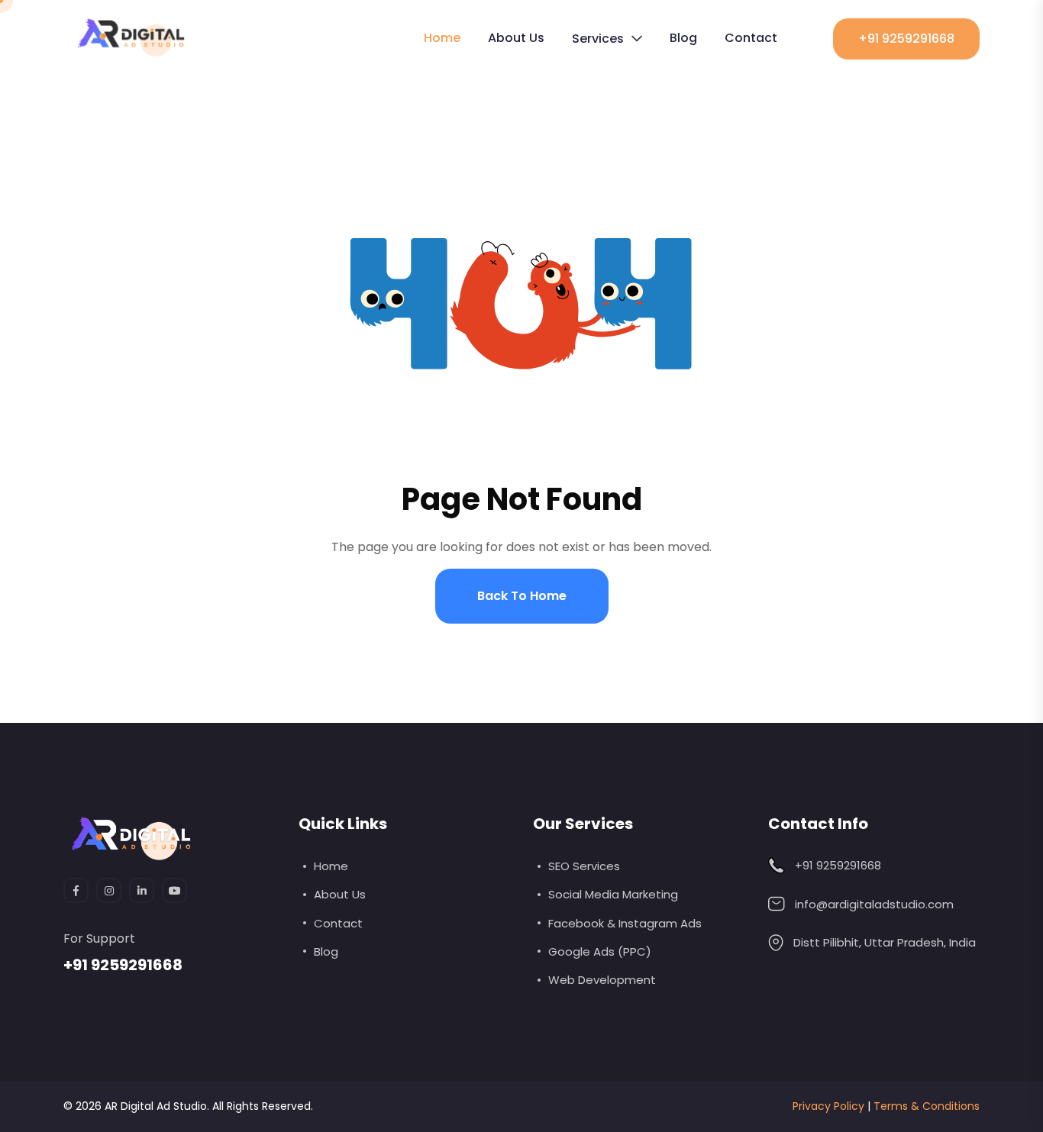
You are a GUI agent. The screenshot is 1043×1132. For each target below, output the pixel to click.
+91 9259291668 (906, 38)
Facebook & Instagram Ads (625, 923)
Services (598, 38)
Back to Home (522, 596)
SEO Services (584, 866)
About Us (516, 38)
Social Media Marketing (613, 894)
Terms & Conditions (926, 1106)
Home (442, 38)
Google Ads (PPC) (599, 951)
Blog (683, 38)
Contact (751, 38)
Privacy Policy (828, 1106)
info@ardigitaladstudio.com (874, 904)
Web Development (602, 980)
